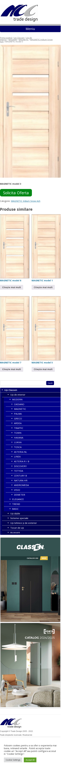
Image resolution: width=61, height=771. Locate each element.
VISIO (17, 489)
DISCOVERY (20, 466)
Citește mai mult (11, 287)
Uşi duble (15, 513)
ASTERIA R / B (21, 461)
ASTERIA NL (20, 451)
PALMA (18, 413)
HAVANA (18, 437)
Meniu (30, 29)
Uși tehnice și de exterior (23, 522)
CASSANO (19, 404)
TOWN (17, 432)
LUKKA (17, 442)
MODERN (13, 39)
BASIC (15, 508)
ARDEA (17, 423)
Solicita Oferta (16, 192)
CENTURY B (20, 475)
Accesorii (15, 532)
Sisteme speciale (19, 518)
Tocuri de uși (17, 527)
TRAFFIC (18, 427)
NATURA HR (20, 480)
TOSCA (17, 447)
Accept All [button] (30, 759)
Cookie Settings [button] (13, 759)
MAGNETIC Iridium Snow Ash (25, 201)
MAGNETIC (23, 39)
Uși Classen (19, 37)
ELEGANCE (18, 499)
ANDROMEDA (21, 485)
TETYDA (18, 470)
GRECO (18, 418)
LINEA (17, 456)
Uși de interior (17, 394)
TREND (16, 504)
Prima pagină (6, 37)
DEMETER (19, 494)
